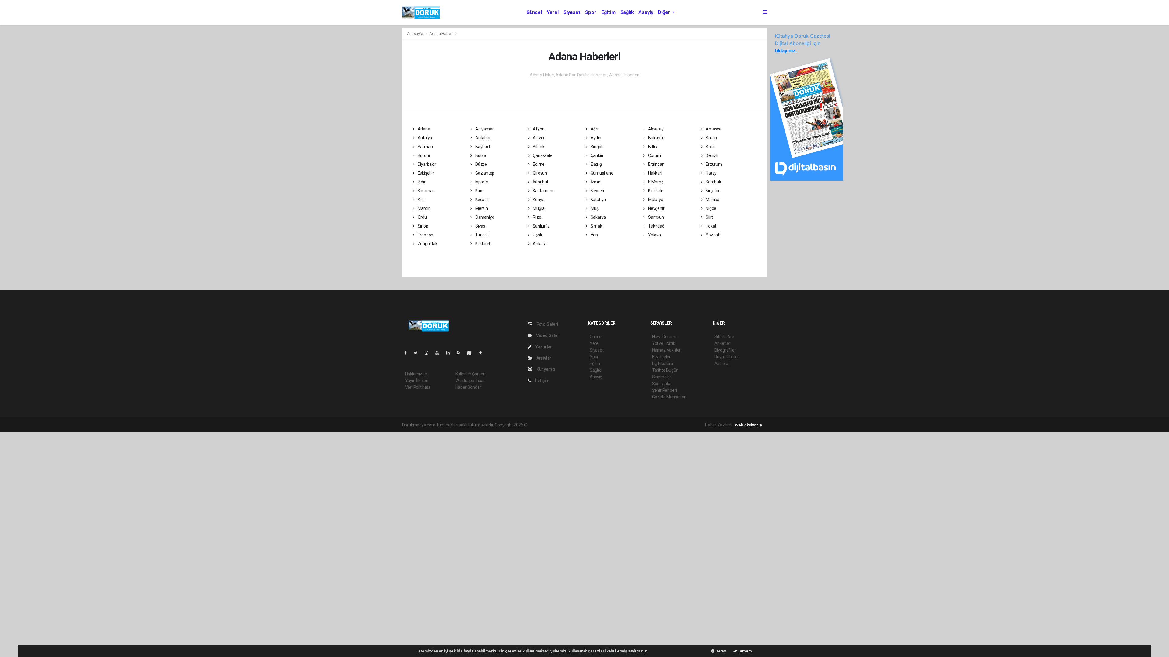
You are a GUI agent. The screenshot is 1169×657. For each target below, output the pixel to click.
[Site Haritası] (471, 352)
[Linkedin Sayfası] (450, 352)
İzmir (595, 181)
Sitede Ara (724, 336)
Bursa (480, 155)
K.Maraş (655, 181)
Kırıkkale (655, 190)
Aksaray (655, 129)
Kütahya (598, 199)
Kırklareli (482, 243)
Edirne (538, 164)
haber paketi (567, 424)
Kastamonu (543, 190)
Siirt (709, 217)
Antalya (424, 137)
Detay (720, 651)
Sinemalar (661, 376)
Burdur (423, 155)
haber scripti (591, 424)
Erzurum (713, 164)
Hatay (711, 173)
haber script (640, 424)
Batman (425, 146)
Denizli (711, 155)
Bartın (711, 137)
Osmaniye (484, 217)
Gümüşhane (601, 173)
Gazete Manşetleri (669, 397)
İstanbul (540, 181)
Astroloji (722, 363)
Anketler (722, 343)
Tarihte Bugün (665, 370)
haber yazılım (616, 424)
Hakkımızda (416, 373)
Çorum (654, 155)
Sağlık (627, 12)
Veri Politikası (417, 387)
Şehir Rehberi (664, 390)
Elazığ (596, 164)
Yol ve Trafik (663, 343)
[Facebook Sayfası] (408, 352)
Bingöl (596, 146)
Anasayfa (415, 33)
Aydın (595, 137)
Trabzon (425, 234)
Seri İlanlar (662, 383)
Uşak (537, 234)
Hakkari (654, 173)
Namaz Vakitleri (667, 350)
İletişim (541, 380)
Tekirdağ (655, 226)
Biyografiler (725, 350)
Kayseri (597, 190)
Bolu (709, 146)
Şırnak (596, 226)
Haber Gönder (468, 387)
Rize (536, 217)
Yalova (654, 234)
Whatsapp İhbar (470, 380)
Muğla (538, 208)
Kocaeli (481, 199)
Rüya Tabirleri (727, 356)
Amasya (713, 129)
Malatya (655, 199)
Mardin (423, 208)
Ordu (422, 217)
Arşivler (543, 358)
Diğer (664, 12)
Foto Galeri (546, 324)
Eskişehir (425, 173)
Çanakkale (542, 155)
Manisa (712, 199)
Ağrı (594, 129)
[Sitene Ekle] (483, 352)
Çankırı (596, 155)
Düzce (480, 164)
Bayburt (482, 146)
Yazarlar (543, 346)
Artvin (538, 137)
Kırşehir (712, 190)
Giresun (539, 173)
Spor (590, 12)
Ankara (539, 243)
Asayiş (645, 12)
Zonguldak (427, 243)
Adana (423, 129)
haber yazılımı (541, 424)
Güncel (534, 12)
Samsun (655, 217)
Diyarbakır (426, 164)
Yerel (553, 12)
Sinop (422, 226)
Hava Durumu (665, 336)
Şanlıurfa (540, 226)
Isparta (481, 181)
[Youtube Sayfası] (439, 352)
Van (594, 234)
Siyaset (572, 12)
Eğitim (608, 12)
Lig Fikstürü (662, 363)
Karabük (713, 181)
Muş (594, 208)
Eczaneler (661, 356)
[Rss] (461, 352)
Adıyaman (484, 129)
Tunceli (481, 234)
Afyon (538, 129)
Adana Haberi (441, 33)
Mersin (481, 208)
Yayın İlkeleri (416, 380)
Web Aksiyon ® (749, 425)
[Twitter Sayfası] (418, 352)
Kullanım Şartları (470, 373)
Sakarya (598, 217)
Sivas (479, 226)
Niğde (710, 208)
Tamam (744, 651)
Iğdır (421, 181)
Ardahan (482, 137)
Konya (538, 199)
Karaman (426, 190)
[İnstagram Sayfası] (429, 352)
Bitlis (652, 146)
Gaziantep (484, 173)
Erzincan (655, 164)
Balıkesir (655, 137)
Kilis (421, 199)
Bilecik (538, 146)
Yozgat (712, 234)
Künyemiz (545, 369)
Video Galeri (547, 335)
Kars (478, 190)
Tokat (710, 226)
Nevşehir (655, 208)
